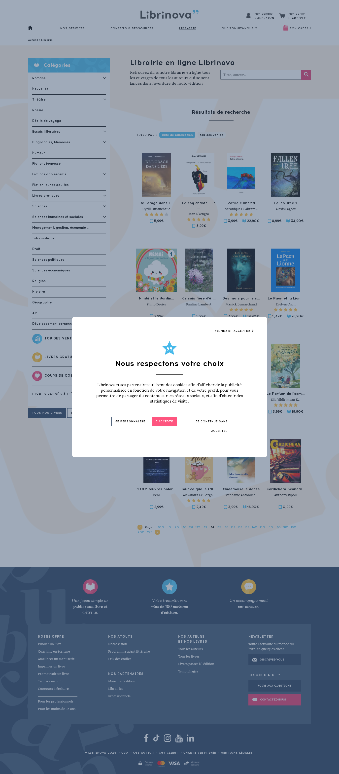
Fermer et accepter (233, 330)
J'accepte (164, 421)
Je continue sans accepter (212, 426)
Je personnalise (130, 421)
